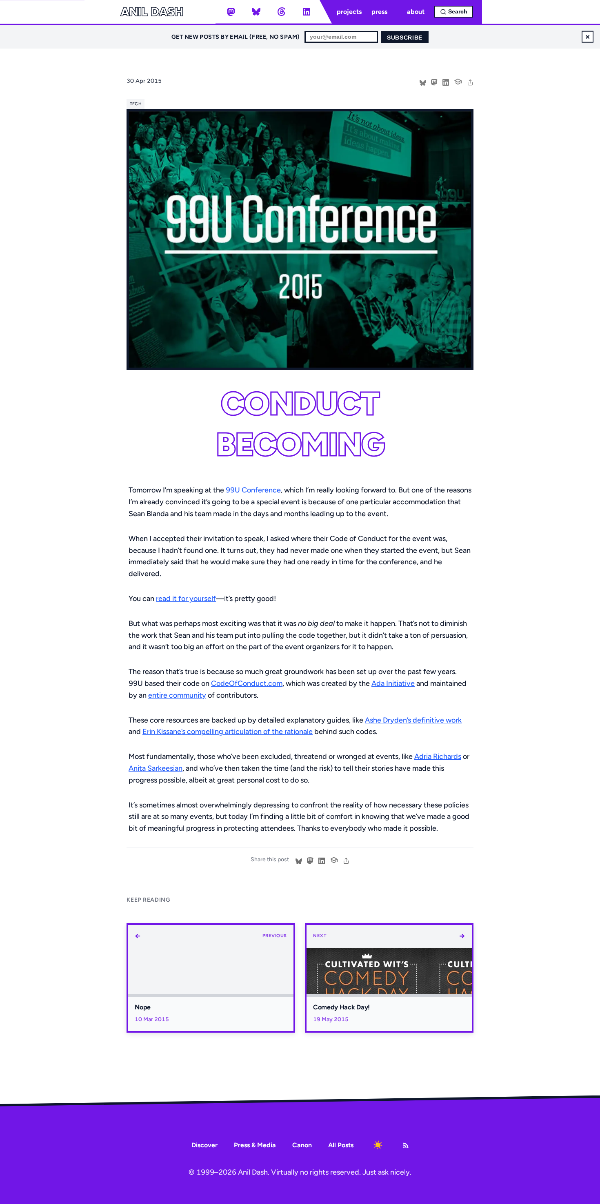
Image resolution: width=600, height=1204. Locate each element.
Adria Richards (437, 756)
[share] (470, 82)
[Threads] (281, 12)
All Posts (340, 1145)
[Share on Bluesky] (423, 82)
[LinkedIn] (307, 12)
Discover (204, 1145)
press (379, 12)
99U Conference (253, 490)
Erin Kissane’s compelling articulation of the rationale (227, 731)
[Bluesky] (256, 12)
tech (136, 103)
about (415, 12)
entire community (177, 695)
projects (349, 12)
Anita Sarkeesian (155, 768)
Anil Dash (151, 11)
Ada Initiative (393, 683)
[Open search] (453, 12)
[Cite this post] (458, 81)
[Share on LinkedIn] (445, 82)
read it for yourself (186, 598)
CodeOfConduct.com (246, 683)
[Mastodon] (231, 12)
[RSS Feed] (405, 1145)
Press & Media (255, 1145)
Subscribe (404, 38)
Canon (302, 1145)
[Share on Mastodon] (434, 82)
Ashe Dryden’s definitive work (413, 720)
